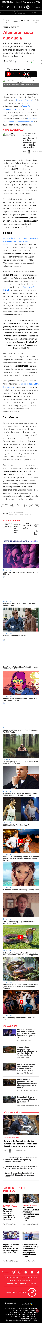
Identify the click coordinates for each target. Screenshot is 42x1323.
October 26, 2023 (21, 348)
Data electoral (19, 12)
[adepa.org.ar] (25, 1304)
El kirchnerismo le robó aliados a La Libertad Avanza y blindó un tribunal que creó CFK (21, 1167)
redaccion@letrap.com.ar (29, 1318)
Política (15, 22)
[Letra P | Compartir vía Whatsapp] (12, 505)
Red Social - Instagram (26, 1272)
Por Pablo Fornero (9, 62)
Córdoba (30, 1281)
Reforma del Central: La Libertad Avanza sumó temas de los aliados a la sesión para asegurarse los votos (20, 1144)
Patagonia (23, 1284)
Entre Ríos (21, 1281)
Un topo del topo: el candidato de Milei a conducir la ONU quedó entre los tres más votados (20, 1175)
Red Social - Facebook (20, 1272)
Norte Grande (11, 1284)
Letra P (7, 21)
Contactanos (6, 1272)
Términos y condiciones (13, 1320)
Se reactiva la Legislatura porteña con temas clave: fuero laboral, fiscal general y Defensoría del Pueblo (21, 1159)
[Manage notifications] (37, 1310)
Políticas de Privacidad (29, 1320)
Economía (16, 1278)
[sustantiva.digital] (35, 1303)
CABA (36, 1278)
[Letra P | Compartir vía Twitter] (18, 505)
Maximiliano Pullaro (12, 109)
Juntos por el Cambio (22, 100)
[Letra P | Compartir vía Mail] (37, 505)
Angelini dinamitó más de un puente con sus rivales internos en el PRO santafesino (20, 241)
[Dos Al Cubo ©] (10, 1303)
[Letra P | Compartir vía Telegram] (31, 505)
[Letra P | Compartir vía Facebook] (24, 505)
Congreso (32, 1284)
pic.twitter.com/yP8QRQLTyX (24, 342)
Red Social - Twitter (14, 1272)
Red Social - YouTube (32, 1272)
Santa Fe (26, 106)
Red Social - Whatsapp (38, 1272)
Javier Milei (20, 2)
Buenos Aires (27, 1278)
